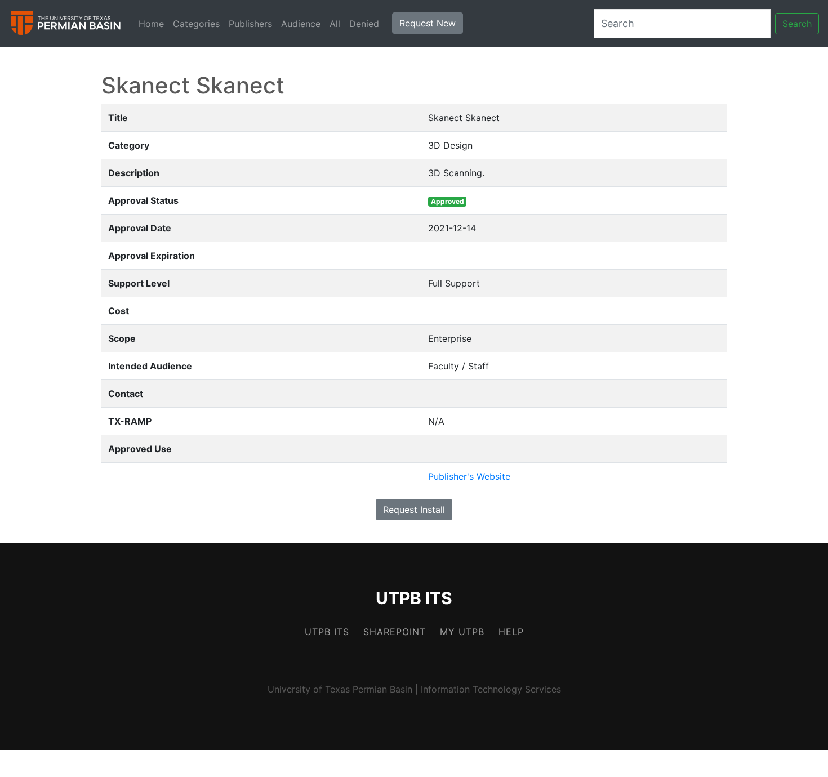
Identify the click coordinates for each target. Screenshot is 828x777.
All (335, 23)
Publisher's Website (469, 476)
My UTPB (462, 631)
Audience (300, 23)
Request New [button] (427, 23)
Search (797, 23)
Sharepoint (394, 631)
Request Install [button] (414, 509)
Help (511, 631)
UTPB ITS (414, 598)
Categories (196, 23)
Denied (364, 23)
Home (151, 23)
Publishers (250, 23)
